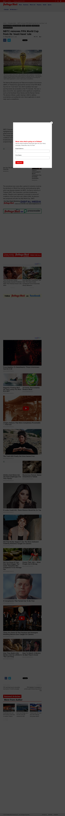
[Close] (51, 123)
